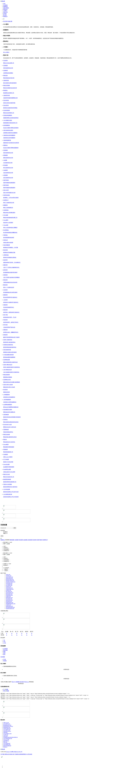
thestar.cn (5, 746)
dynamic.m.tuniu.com (10, 581)
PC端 (4, 659)
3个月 (4, 643)
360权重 (16, 539)
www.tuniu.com (9, 576)
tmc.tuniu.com (9, 591)
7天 (4, 640)
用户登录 (5, 21)
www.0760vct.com (7, 733)
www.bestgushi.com (7, 738)
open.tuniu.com (9, 587)
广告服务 (16, 754)
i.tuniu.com (8, 596)
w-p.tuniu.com (9, 584)
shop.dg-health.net (7, 745)
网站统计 (5, 16)
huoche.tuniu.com (10, 579)
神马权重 (20, 539)
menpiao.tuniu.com (10, 580)
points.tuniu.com (9, 602)
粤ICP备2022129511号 (17, 751)
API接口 (5, 10)
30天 (4, 641)
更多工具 (5, 12)
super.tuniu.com (9, 600)
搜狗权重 (12, 539)
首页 (4, 3)
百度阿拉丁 (45, 539)
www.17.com (6, 739)
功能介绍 (12, 754)
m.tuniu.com (8, 575)
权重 (4, 651)
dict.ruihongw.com (7, 725)
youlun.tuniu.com (9, 589)
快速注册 (10, 21)
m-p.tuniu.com (9, 585)
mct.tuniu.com (9, 598)
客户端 (4, 15)
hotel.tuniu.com (9, 597)
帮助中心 (25, 754)
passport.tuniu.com (10, 608)
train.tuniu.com (9, 583)
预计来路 (5, 650)
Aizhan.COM (9, 751)
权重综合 (3, 539)
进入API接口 (6, 52)
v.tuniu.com (8, 604)
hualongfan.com (6, 727)
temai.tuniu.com (9, 606)
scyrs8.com (5, 734)
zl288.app (5, 732)
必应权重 (30, 539)
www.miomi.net (6, 743)
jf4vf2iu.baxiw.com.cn (8, 726)
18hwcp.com (6, 722)
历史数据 (3, 656)
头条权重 (25, 539)
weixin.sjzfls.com (7, 728)
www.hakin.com (6, 744)
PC (4, 689)
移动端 (4, 660)
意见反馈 (30, 754)
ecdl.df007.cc (6, 740)
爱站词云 (5, 9)
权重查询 (5, 6)
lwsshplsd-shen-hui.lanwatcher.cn (10, 737)
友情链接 (21, 754)
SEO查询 (5, 5)
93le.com (5, 742)
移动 (4, 690)
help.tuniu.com (9, 593)
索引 (4, 654)
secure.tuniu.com (9, 592)
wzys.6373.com (6, 723)
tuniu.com (8, 574)
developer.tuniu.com (10, 607)
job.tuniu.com (9, 601)
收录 (4, 653)
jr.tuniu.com (8, 586)
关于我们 (3, 754)
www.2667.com (6, 729)
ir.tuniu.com (8, 590)
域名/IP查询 (6, 7)
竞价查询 (34, 539)
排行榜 (4, 13)
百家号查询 (39, 539)
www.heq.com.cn (7, 731)
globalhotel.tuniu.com (10, 603)
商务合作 (7, 754)
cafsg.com (5, 736)
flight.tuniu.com (9, 578)
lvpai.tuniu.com (9, 595)
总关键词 (5, 648)
